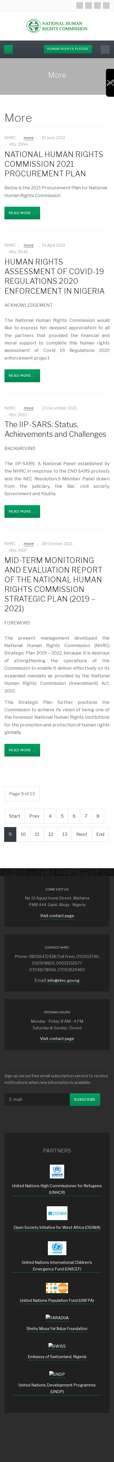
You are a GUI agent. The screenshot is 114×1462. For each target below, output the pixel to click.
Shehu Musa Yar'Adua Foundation (57, 1328)
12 (50, 834)
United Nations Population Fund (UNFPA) (57, 1300)
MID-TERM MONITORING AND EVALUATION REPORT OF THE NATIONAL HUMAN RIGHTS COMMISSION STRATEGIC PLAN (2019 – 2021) (53, 584)
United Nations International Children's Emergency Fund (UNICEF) (57, 1265)
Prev (34, 816)
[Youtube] (106, 5)
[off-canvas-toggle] (8, 49)
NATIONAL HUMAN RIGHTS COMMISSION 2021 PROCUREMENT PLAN (53, 164)
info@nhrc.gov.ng (63, 980)
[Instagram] (97, 5)
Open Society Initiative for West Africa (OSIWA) (57, 1227)
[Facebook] (79, 5)
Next (81, 834)
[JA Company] (57, 25)
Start (14, 816)
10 (23, 834)
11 (37, 834)
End (100, 834)
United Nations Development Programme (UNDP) (57, 1388)
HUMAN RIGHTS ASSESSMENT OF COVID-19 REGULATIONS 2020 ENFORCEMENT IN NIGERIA (54, 276)
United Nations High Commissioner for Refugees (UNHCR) (57, 1189)
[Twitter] (88, 5)
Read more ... (22, 213)
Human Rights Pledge (68, 49)
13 (64, 834)
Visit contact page (57, 915)
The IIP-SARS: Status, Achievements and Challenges (55, 429)
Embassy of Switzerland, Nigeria (57, 1356)
